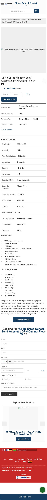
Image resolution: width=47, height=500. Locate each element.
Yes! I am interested (23, 319)
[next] (42, 424)
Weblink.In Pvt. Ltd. (25, 470)
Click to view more (6, 130)
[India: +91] (4, 361)
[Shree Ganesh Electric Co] (9, 4)
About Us (12, 459)
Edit (28, 94)
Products (11, 20)
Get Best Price (9, 99)
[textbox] (17, 94)
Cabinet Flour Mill (20, 20)
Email (3, 348)
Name (3, 340)
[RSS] (30, 462)
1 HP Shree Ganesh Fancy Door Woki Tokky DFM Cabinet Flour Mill (20, 433)
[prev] (4, 424)
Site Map (23, 462)
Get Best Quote (20, 439)
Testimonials (31, 459)
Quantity (4, 366)
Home (4, 20)
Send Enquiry (24, 497)
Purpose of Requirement (9, 375)
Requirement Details (7, 383)
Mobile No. (4, 357)
